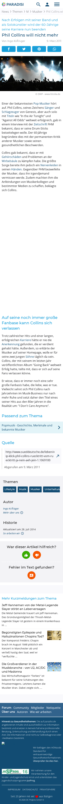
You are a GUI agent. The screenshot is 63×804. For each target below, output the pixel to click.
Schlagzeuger (10, 112)
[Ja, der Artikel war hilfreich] (26, 555)
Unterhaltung (53, 489)
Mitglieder (37, 708)
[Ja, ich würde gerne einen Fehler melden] (31, 575)
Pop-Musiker (41, 103)
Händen (16, 169)
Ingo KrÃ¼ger (11, 508)
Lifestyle (10, 489)
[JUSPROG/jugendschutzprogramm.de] (15, 771)
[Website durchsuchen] (38, 4)
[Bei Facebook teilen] (9, 49)
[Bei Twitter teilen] (24, 49)
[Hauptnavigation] (56, 4)
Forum (6, 707)
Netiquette (53, 708)
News (5, 12)
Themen (17, 12)
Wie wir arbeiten (40, 712)
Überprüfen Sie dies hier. (45, 760)
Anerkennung (11, 344)
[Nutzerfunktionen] (47, 4)
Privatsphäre (47, 789)
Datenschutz (30, 789)
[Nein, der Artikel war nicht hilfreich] (37, 555)
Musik (22, 489)
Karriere (25, 340)
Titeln (10, 116)
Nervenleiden (49, 165)
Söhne (30, 357)
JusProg (31, 780)
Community (21, 708)
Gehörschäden (11, 157)
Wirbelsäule (9, 161)
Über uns (8, 711)
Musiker (37, 12)
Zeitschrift (40, 124)
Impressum (14, 789)
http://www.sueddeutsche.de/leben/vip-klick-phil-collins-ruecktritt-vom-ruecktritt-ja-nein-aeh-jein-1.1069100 (30, 456)
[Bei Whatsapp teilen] (54, 49)
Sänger (49, 108)
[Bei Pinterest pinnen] (39, 49)
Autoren (22, 712)
